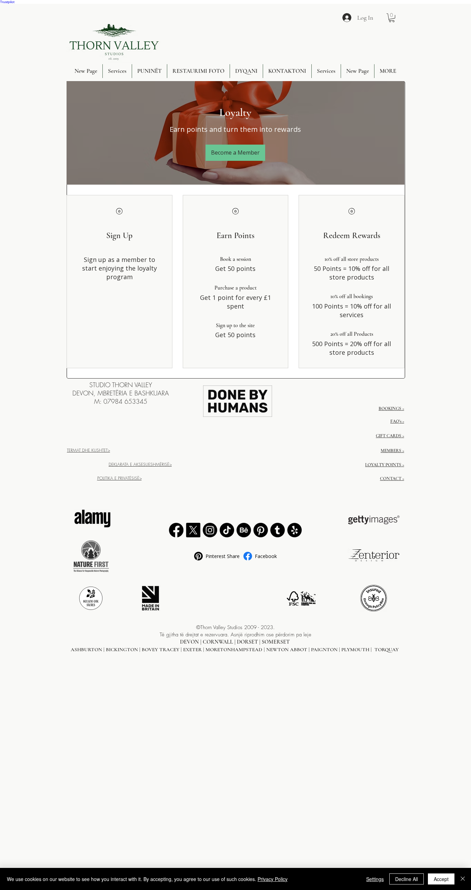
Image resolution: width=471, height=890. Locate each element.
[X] (193, 530)
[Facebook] (176, 530)
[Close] (463, 878)
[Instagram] (210, 530)
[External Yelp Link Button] (294, 530)
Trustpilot (7, 2)
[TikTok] (227, 530)
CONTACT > (392, 478)
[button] (392, 17)
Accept (441, 879)
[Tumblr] (277, 530)
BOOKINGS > (391, 408)
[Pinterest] (260, 530)
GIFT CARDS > (390, 436)
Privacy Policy (273, 879)
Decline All (406, 879)
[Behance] (244, 530)
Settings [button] (375, 879)
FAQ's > (397, 421)
